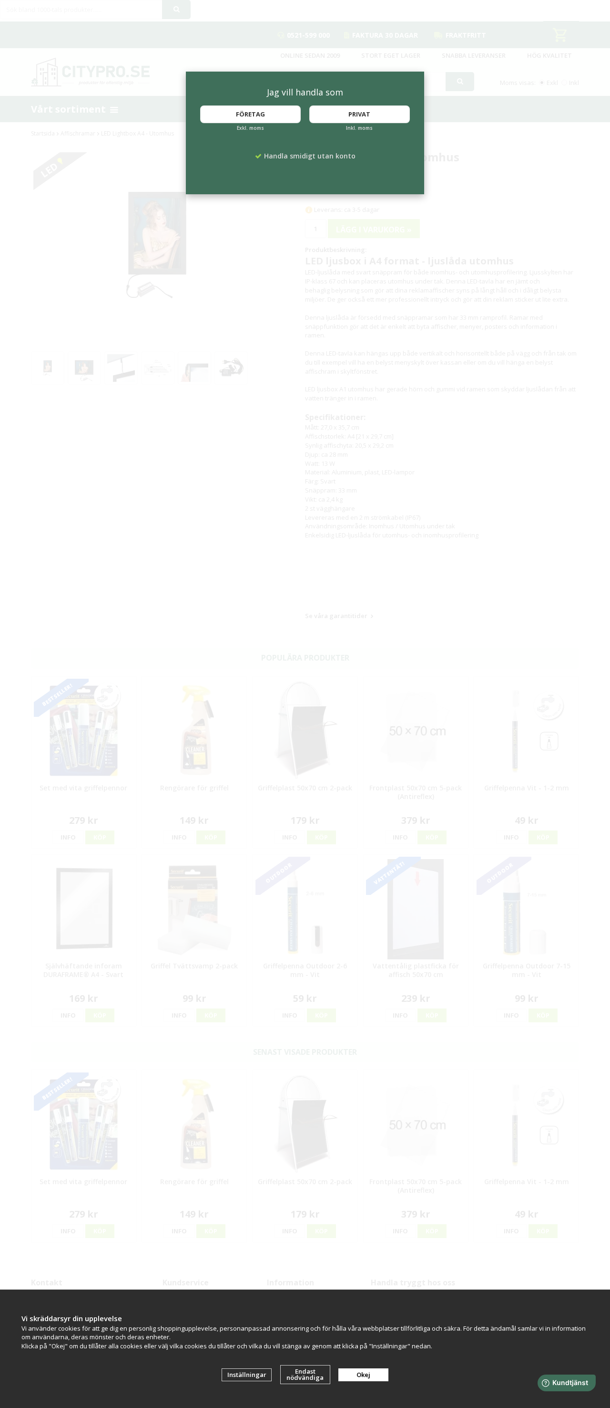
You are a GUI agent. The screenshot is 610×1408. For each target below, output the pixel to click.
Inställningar (246, 1374)
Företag (250, 114)
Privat (359, 114)
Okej (363, 1374)
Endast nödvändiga (305, 1374)
